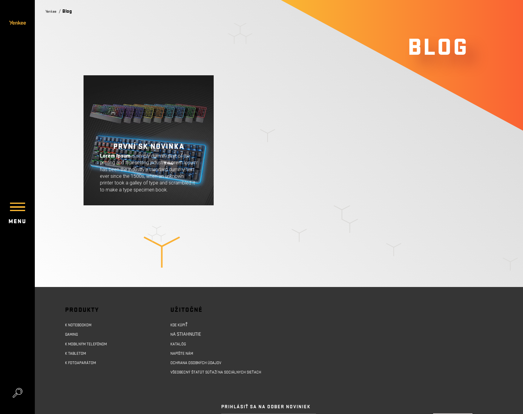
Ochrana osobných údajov (200, 366)
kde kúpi (179, 325)
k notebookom (81, 325)
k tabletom (77, 356)
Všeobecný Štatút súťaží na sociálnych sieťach (215, 379)
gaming (73, 335)
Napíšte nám (184, 356)
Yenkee (52, 11)
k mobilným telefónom (90, 345)
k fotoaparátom (83, 366)
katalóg (179, 345)
